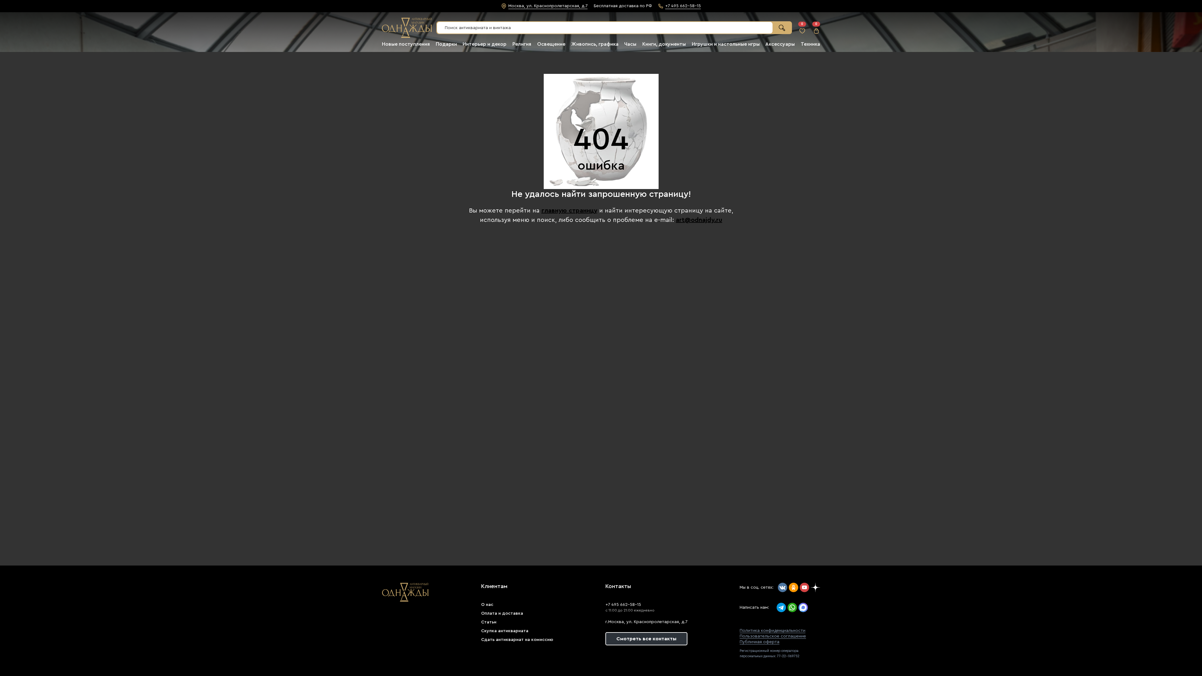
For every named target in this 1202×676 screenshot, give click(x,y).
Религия (521, 44)
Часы (630, 44)
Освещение (551, 44)
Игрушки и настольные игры (726, 44)
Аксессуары (780, 44)
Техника (810, 44)
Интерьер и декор (484, 44)
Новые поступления (406, 44)
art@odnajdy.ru (699, 220)
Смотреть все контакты (646, 638)
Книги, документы (664, 44)
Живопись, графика (595, 44)
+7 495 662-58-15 (623, 604)
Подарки (446, 44)
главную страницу (569, 210)
